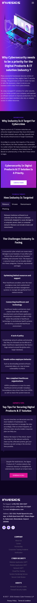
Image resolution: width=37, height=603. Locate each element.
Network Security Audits (18, 587)
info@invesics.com (16, 509)
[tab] (5, 204)
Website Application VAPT (18, 562)
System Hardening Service (19, 574)
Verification (18, 552)
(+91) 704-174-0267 (23, 507)
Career (18, 543)
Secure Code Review (18, 577)
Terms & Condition (24, 601)
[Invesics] (11, 3)
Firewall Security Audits (19, 590)
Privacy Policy (12, 601)
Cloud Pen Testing (18, 571)
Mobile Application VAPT (18, 565)
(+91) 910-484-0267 (19, 504)
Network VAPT (18, 568)
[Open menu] (32, 3)
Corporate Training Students (18, 549)
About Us (18, 541)
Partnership (19, 546)
